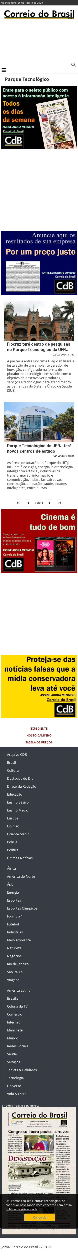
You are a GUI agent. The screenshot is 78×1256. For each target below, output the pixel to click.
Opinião (13, 826)
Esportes (14, 900)
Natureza (14, 948)
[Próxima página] (49, 503)
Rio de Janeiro (18, 964)
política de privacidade (21, 1209)
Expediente (39, 728)
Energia (13, 892)
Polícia (12, 842)
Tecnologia (15, 1078)
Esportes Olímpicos (22, 908)
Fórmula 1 (15, 916)
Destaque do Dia (20, 778)
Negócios (14, 956)
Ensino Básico (18, 802)
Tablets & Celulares (22, 1070)
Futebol (13, 924)
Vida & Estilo (17, 1094)
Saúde (12, 1054)
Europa (13, 818)
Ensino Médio (17, 810)
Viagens (13, 980)
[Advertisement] (39, 43)
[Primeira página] (18, 503)
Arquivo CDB (17, 754)
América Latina (18, 990)
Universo (14, 1086)
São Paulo (15, 972)
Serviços (13, 1062)
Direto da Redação (21, 786)
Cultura (13, 770)
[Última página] (59, 503)
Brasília (13, 998)
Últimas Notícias (20, 858)
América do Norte (21, 876)
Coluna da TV (17, 1006)
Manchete (15, 1030)
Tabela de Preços (39, 742)
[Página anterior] (28, 503)
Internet (13, 1022)
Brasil (11, 762)
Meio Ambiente (19, 940)
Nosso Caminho (39, 735)
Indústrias (15, 932)
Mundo (12, 1038)
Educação (14, 794)
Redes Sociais (17, 1046)
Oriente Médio (18, 834)
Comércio (14, 1014)
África (11, 868)
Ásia (10, 884)
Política (13, 850)
